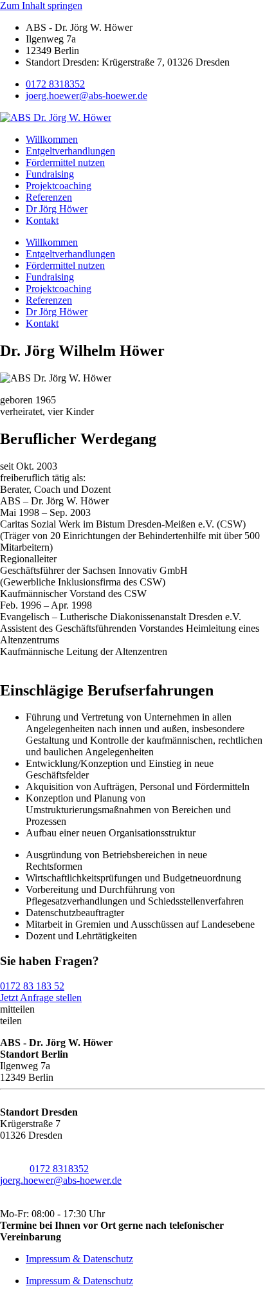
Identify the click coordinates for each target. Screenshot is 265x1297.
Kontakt (42, 220)
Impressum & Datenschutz (79, 1258)
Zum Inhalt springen (41, 5)
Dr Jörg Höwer (56, 208)
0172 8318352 (55, 83)
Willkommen (52, 139)
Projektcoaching (58, 185)
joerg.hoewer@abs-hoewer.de (86, 95)
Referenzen (49, 197)
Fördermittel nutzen (65, 162)
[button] (132, 1009)
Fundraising (50, 174)
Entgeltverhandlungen (70, 150)
